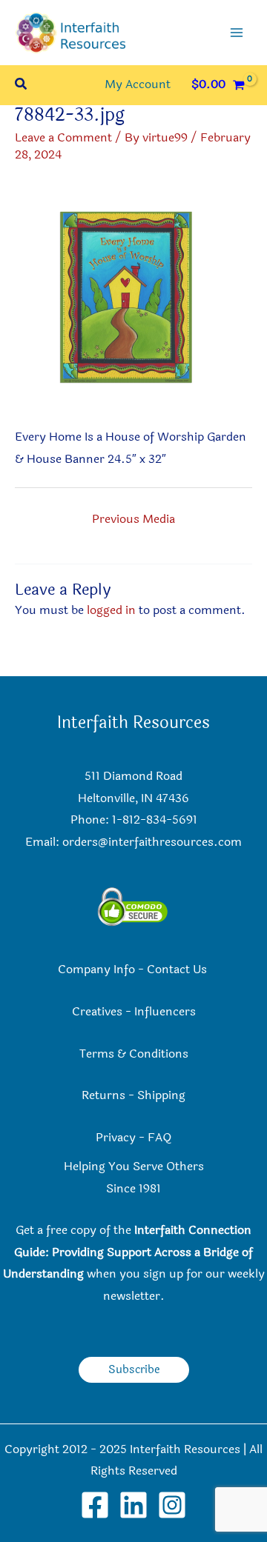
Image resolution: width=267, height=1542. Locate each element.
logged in (111, 610)
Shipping (161, 1095)
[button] (21, 85)
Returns (103, 1095)
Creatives (97, 1012)
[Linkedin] (133, 1505)
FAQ (159, 1138)
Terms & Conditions (133, 1054)
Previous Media (133, 519)
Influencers (165, 1012)
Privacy (116, 1138)
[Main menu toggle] (236, 32)
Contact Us (178, 969)
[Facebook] (95, 1505)
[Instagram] (172, 1505)
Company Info (96, 969)
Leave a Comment (63, 138)
